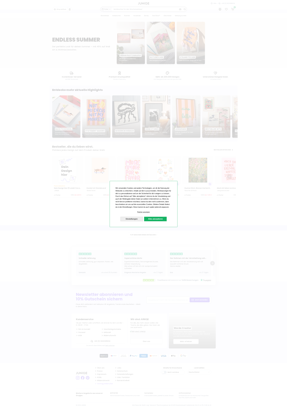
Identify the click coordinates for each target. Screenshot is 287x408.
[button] (143, 212)
